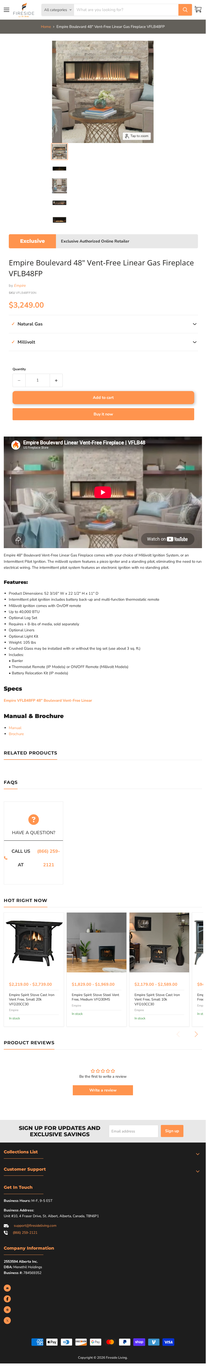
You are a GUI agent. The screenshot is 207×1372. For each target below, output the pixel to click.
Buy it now (103, 414)
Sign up (172, 1131)
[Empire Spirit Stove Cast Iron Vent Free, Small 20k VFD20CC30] (34, 942)
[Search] (185, 10)
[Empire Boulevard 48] (59, 152)
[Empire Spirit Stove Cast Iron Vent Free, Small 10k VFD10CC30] (159, 942)
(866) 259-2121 (48, 858)
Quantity (19, 369)
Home (46, 27)
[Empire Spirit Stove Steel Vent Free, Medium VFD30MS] (96, 942)
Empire (20, 285)
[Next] (196, 1034)
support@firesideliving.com (35, 1225)
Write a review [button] (103, 1090)
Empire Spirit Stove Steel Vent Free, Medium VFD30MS (95, 997)
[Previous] (178, 1034)
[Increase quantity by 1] (56, 380)
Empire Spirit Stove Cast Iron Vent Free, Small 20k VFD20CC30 (31, 999)
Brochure (16, 733)
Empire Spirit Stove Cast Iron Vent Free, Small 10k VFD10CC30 (157, 999)
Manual (15, 727)
